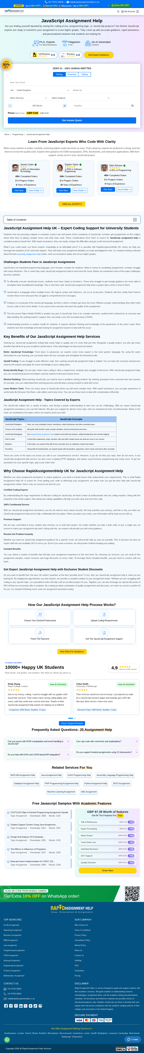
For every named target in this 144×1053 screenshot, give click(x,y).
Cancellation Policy (82, 940)
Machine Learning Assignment (61, 791)
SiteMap (78, 960)
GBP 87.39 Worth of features (107, 812)
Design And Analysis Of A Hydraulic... (28, 837)
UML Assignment (89, 791)
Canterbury (78, 1033)
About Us (78, 950)
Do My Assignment (11, 925)
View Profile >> (35, 190)
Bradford (43, 1033)
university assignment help (29, 254)
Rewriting (72, 74)
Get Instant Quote (72, 120)
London (20, 1033)
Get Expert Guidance (98, 55)
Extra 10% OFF (121, 5)
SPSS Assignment (121, 783)
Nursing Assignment (12, 960)
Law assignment (10, 945)
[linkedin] (20, 1007)
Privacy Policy (80, 935)
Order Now (107, 870)
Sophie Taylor (71, 164)
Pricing (77, 976)
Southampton (10, 1033)
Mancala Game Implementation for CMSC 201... (33, 861)
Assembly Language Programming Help (115, 775)
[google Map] (40, 1007)
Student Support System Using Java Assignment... (34, 824)
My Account (129, 11)
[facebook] (6, 1007)
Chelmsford (77, 1037)
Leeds (86, 1033)
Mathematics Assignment (14, 976)
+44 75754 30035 (55, 2)
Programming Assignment (14, 950)
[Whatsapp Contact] (7, 1039)
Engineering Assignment (13, 966)
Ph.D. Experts (48, 43)
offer (18, 6)
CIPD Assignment (11, 955)
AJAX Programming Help (79, 775)
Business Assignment (12, 935)
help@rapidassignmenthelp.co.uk (84, 2)
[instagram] (11, 1007)
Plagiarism (74, 43)
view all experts (72, 204)
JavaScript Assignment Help (38, 134)
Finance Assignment (12, 971)
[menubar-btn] (134, 219)
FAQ (76, 966)
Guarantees (79, 971)
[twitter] (25, 1007)
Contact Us (79, 955)
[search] (118, 11)
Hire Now (19, 190)
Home (6, 134)
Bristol (35, 1033)
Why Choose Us (81, 925)
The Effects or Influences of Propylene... (29, 849)
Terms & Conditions (83, 930)
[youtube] (30, 1007)
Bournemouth (66, 1033)
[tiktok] (35, 1007)
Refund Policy (80, 945)
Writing (59, 74)
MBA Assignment (11, 940)
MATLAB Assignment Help (23, 775)
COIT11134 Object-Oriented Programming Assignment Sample (39, 812)
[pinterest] (16, 1007)
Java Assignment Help (51, 775)
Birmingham (53, 1033)
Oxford (28, 1033)
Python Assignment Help (95, 783)
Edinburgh (66, 1037)
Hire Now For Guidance (72, 651)
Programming (17, 134)
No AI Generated (101, 43)
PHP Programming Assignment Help (61, 783)
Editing (85, 74)
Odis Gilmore (115, 165)
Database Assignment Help (26, 783)
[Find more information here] (117, 1013)
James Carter (27, 164)
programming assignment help (42, 434)
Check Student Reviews (72, 723)
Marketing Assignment (13, 930)
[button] (70, 718)
